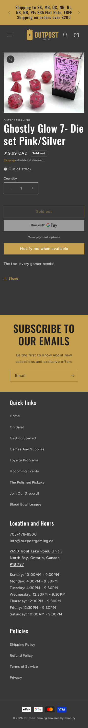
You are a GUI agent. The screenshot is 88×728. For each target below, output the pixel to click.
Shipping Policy (22, 645)
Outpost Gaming (35, 718)
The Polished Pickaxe (27, 482)
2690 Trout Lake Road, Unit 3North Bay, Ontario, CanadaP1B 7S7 (36, 558)
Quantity (10, 178)
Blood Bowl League (25, 504)
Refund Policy (21, 656)
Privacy (16, 677)
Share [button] (13, 278)
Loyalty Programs (24, 460)
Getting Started (23, 438)
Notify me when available (44, 248)
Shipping (9, 160)
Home (15, 416)
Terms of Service (24, 667)
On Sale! (17, 427)
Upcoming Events (24, 471)
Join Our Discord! (24, 493)
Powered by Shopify (62, 718)
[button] (9, 35)
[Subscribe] (72, 375)
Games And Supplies (27, 449)
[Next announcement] (79, 12)
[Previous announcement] (9, 12)
